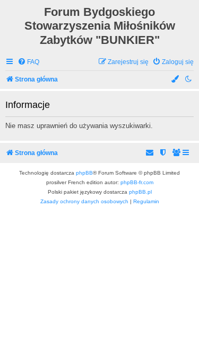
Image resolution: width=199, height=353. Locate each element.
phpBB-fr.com (136, 182)
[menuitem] (28, 62)
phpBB (84, 173)
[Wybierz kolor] (175, 80)
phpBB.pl (140, 192)
